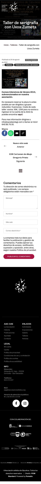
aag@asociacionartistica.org (14, 390)
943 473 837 (8, 380)
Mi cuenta (7, 347)
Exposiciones (27, 330)
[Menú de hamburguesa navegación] (37, 7)
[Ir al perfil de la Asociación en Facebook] (16, 403)
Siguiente (20, 157)
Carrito (6, 350)
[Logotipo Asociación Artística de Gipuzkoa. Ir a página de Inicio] (12, 7)
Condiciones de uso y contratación (17, 355)
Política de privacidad (26, 250)
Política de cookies (11, 358)
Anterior (20, 145)
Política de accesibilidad (13, 361)
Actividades (26, 327)
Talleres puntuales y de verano (26, 65)
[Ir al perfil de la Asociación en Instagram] (25, 403)
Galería (25, 333)
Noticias (25, 339)
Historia (7, 330)
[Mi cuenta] (28, 7)
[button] (17, 133)
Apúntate (7, 336)
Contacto (7, 339)
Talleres (13, 45)
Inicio (6, 45)
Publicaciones (9, 333)
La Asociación (9, 327)
